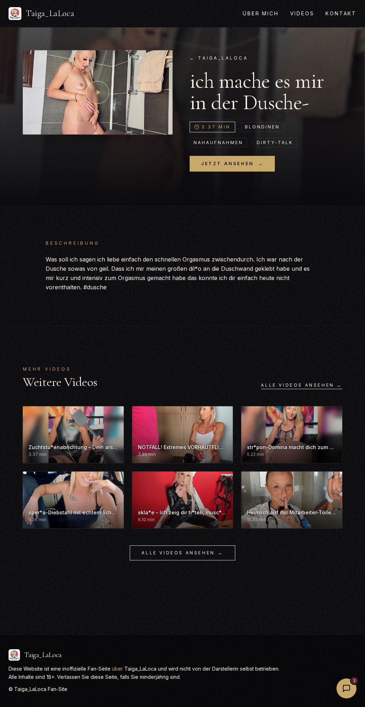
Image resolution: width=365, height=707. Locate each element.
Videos (302, 13)
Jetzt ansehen (232, 163)
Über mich (260, 13)
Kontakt (340, 13)
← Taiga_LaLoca (219, 58)
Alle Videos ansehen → (301, 385)
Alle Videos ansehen (182, 552)
